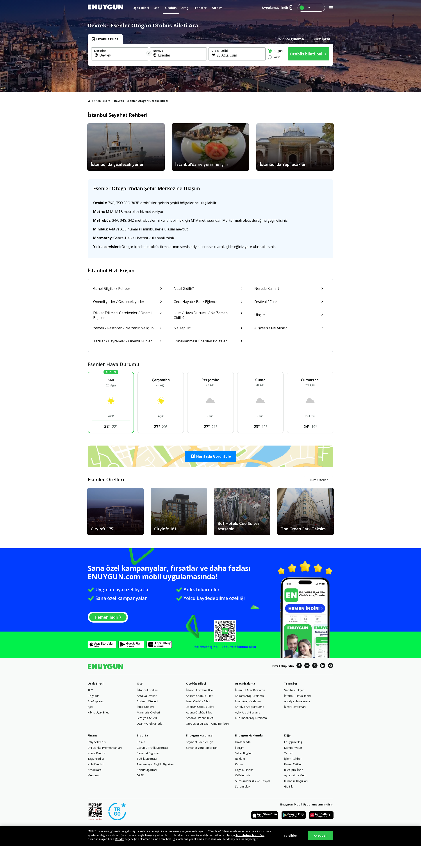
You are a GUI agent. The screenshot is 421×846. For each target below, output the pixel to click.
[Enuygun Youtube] (330, 666)
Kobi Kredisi (95, 764)
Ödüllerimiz (242, 775)
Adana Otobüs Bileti (199, 712)
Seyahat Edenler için (199, 742)
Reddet (119, 839)
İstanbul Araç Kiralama (250, 690)
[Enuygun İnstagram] (307, 666)
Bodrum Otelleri (147, 701)
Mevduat (94, 775)
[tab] (105, 39)
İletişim (239, 748)
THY (90, 690)
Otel (140, 683)
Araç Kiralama (245, 683)
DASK (140, 775)
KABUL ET (320, 835)
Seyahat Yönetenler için (202, 748)
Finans (92, 735)
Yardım (288, 753)
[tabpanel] (210, 55)
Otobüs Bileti (102, 100)
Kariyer (240, 764)
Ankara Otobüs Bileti (199, 696)
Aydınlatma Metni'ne (249, 835)
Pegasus (93, 696)
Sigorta (142, 735)
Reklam (240, 759)
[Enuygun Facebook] (299, 666)
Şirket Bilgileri (244, 753)
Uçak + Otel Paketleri (150, 724)
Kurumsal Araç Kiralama (251, 718)
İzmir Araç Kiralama (248, 701)
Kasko (141, 742)
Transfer (290, 683)
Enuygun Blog (293, 742)
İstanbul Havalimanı (297, 696)
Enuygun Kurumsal (199, 735)
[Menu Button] (311, 8)
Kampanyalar (293, 748)
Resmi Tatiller (293, 764)
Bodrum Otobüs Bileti (200, 707)
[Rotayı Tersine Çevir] (149, 54)
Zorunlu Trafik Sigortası (152, 748)
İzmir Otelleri (145, 707)
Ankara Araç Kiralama (249, 696)
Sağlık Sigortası (147, 759)
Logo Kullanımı (244, 770)
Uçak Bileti (95, 683)
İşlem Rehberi (293, 759)
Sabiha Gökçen (294, 690)
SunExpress (96, 701)
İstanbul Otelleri (147, 690)
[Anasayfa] (89, 101)
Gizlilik (288, 786)
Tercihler (290, 835)
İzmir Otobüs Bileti (198, 701)
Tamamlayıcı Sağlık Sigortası (155, 764)
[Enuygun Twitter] (315, 666)
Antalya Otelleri (147, 696)
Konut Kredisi (96, 753)
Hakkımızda (243, 742)
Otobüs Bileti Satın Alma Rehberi (207, 724)
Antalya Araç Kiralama (249, 707)
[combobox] (122, 55)
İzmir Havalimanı (295, 707)
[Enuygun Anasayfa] (105, 7)
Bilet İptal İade (293, 770)
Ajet (90, 707)
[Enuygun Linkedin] (322, 666)
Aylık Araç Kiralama (247, 712)
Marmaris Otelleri (148, 712)
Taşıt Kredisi (96, 759)
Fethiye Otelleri (147, 718)
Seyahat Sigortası (148, 753)
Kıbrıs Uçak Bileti (98, 712)
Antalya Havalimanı (297, 701)
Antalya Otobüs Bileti (200, 718)
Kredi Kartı (95, 770)
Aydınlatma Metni (295, 775)
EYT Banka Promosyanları (105, 748)
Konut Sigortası (147, 770)
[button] (210, 456)
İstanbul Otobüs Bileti (200, 690)
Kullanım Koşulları (296, 781)
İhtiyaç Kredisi (97, 742)
